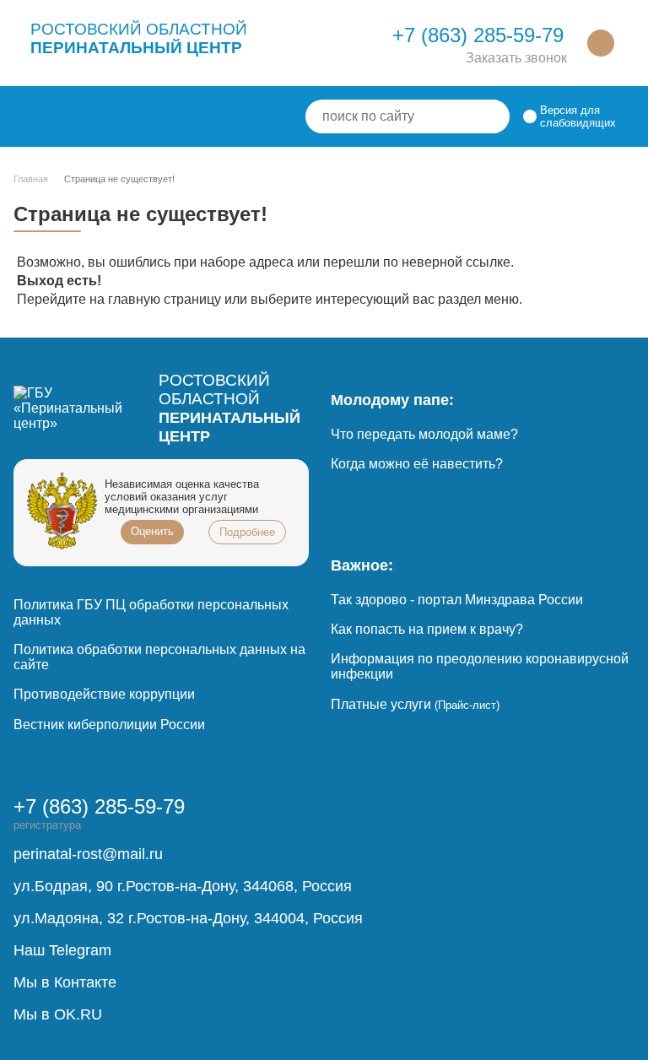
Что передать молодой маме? (424, 434)
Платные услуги (415, 704)
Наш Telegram (62, 950)
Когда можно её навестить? (417, 464)
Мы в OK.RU (58, 1014)
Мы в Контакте (65, 982)
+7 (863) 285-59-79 (478, 35)
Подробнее (247, 532)
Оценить (152, 531)
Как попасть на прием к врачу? (427, 629)
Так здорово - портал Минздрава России (457, 599)
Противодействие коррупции (104, 694)
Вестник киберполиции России (109, 724)
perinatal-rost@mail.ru (88, 854)
